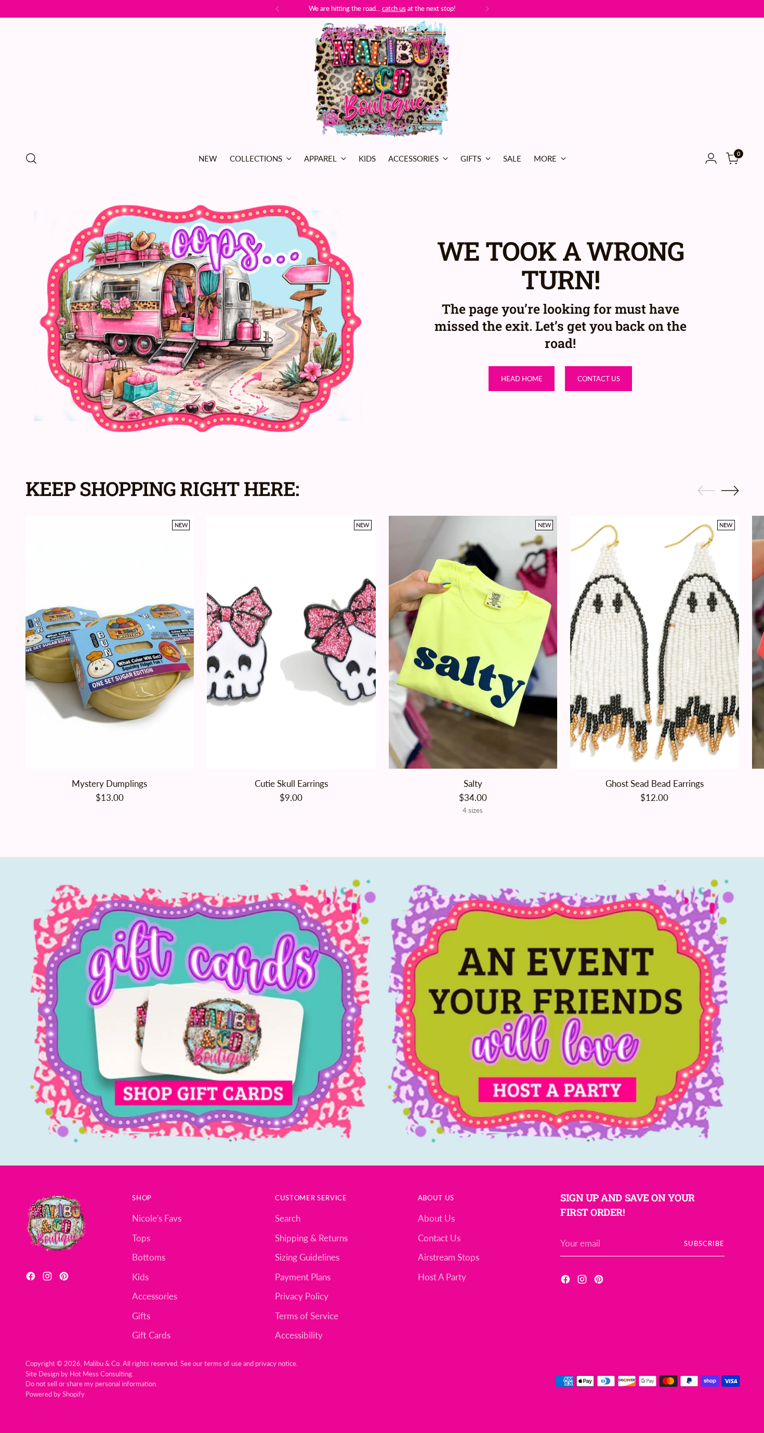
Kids (140, 1276)
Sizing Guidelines (307, 1257)
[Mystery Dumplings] (109, 642)
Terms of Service (306, 1315)
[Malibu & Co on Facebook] (31, 1278)
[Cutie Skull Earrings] (291, 642)
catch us (394, 8)
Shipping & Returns (311, 1238)
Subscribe (704, 1243)
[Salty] (473, 642)
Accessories (154, 1296)
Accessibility (299, 1335)
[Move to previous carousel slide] (706, 491)
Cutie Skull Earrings (291, 783)
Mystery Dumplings (109, 783)
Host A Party (442, 1276)
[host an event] (561, 1011)
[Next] (487, 9)
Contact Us (439, 1238)
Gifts (141, 1315)
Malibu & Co (102, 1363)
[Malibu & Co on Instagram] (48, 1278)
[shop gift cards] (203, 1011)
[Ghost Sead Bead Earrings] (654, 642)
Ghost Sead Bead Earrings (654, 783)
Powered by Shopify (55, 1394)
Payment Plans (303, 1276)
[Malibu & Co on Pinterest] (65, 1278)
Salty (473, 783)
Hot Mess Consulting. (102, 1374)
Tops (141, 1238)
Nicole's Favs (156, 1218)
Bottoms (148, 1257)
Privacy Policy (301, 1296)
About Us (436, 1218)
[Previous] (277, 9)
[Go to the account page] (711, 158)
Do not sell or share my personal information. (91, 1384)
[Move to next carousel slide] (730, 490)
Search (287, 1218)
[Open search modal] (31, 158)
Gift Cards (151, 1335)
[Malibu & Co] (382, 80)
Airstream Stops (448, 1257)
